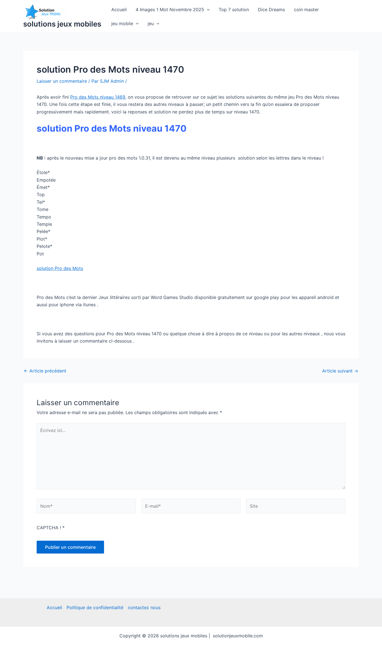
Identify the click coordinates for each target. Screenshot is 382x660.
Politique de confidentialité (95, 607)
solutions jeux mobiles (62, 24)
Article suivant (340, 371)
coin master (306, 9)
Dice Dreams (271, 9)
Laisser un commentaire (62, 81)
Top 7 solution (234, 9)
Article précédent (45, 371)
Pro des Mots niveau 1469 (97, 97)
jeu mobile (122, 23)
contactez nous (144, 607)
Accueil (119, 9)
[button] (207, 9)
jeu (151, 23)
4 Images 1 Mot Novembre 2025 (170, 9)
